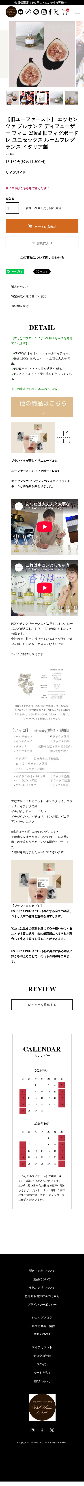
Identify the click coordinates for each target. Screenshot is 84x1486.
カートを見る (42, 1372)
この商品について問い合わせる (42, 257)
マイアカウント (42, 1347)
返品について (20, 287)
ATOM (46, 1334)
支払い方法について (42, 1288)
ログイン (42, 1364)
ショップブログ (42, 1317)
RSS (36, 1334)
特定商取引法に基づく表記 (28, 296)
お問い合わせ (42, 1381)
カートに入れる (46, 226)
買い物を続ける (21, 306)
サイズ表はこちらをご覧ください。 (29, 188)
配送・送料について (42, 1271)
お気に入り (44, 243)
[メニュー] (77, 12)
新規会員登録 (42, 1356)
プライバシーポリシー (42, 1304)
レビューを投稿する (42, 1004)
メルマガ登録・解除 (42, 1326)
